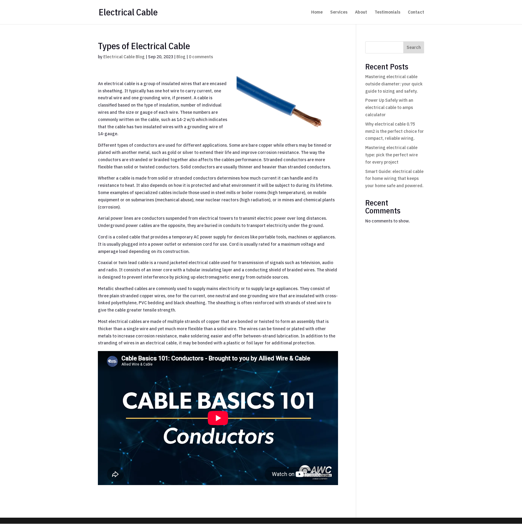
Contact (416, 12)
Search (414, 47)
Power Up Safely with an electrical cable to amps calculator (389, 107)
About (361, 12)
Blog (180, 56)
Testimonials (387, 12)
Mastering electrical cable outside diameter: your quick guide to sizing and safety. (394, 84)
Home (317, 12)
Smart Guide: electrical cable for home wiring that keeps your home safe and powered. (394, 179)
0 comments (201, 56)
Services (338, 12)
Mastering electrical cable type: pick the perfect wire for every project (391, 155)
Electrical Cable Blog (124, 56)
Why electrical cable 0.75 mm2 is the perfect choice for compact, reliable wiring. (394, 131)
